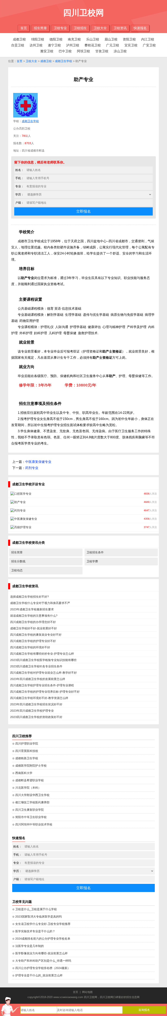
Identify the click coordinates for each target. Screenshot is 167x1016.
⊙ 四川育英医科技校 (25, 751)
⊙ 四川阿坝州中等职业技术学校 (32, 824)
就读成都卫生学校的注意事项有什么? (33, 615)
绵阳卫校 (37, 39)
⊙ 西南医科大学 (22, 773)
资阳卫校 (129, 39)
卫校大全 (100, 28)
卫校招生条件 (95, 552)
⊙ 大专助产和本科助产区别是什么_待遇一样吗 (41, 960)
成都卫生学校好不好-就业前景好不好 (33, 628)
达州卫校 (36, 45)
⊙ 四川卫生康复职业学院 (28, 809)
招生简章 (40, 28)
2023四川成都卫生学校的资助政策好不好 (36, 717)
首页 (23, 28)
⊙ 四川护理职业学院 (25, 743)
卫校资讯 (120, 28)
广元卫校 (112, 45)
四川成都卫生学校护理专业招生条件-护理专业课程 (42, 685)
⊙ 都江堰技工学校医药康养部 (30, 802)
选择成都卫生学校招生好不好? (29, 596)
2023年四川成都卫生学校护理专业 (32, 710)
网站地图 (87, 992)
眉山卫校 (111, 39)
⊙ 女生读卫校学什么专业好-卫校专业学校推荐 (41, 924)
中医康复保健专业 (38, 461)
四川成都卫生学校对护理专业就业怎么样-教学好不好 (43, 672)
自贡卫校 (17, 45)
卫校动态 (17, 570)
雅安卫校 (46, 51)
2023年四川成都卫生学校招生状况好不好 (36, 704)
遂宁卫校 (54, 45)
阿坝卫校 (83, 51)
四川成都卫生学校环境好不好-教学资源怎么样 (39, 698)
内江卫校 (147, 39)
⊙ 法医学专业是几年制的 (28, 946)
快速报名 (140, 28)
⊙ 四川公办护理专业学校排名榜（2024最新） (41, 968)
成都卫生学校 (63, 61)
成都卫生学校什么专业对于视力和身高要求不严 (40, 603)
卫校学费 (92, 561)
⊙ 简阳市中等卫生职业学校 (29, 817)
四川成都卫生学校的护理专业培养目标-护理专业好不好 (45, 691)
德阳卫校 (56, 39)
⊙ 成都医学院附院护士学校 (29, 765)
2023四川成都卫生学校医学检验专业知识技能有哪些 (43, 660)
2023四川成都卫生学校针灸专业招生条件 (36, 666)
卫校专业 (60, 28)
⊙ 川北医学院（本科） (26, 787)
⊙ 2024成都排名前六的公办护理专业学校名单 (41, 938)
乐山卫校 (92, 39)
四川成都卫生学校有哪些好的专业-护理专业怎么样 (42, 653)
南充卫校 (74, 39)
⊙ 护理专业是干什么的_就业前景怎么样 (37, 975)
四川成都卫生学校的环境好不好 (30, 647)
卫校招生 (80, 28)
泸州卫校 (72, 45)
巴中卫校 (65, 51)
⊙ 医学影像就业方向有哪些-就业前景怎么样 (40, 953)
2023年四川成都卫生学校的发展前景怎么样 (37, 679)
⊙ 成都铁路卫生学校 (25, 758)
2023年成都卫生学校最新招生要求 (32, 609)
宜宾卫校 (130, 45)
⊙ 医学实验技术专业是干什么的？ (33, 931)
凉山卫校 (120, 51)
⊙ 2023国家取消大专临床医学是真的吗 (37, 916)
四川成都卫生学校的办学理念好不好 (33, 622)
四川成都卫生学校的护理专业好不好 (33, 641)
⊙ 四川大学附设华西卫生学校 (30, 795)
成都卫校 (19, 39)
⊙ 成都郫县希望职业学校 (28, 780)
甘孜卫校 (101, 51)
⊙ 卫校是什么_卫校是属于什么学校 (34, 909)
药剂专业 (31, 468)
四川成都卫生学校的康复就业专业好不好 (36, 634)
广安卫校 (149, 45)
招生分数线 (18, 561)
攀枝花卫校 (93, 45)
